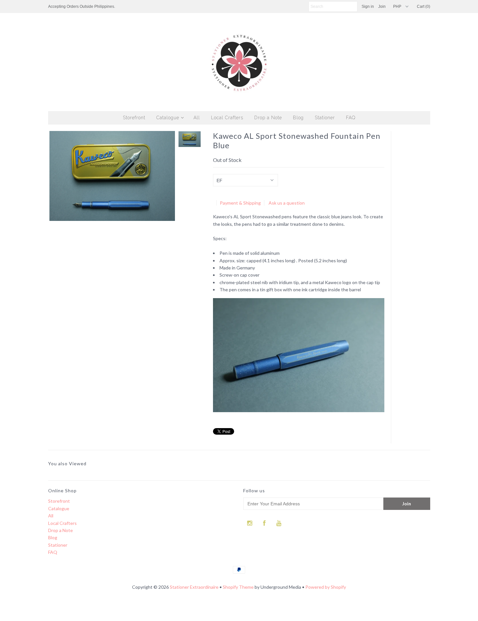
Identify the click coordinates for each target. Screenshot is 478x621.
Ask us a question (287, 203)
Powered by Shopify (325, 587)
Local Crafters (227, 117)
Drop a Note (268, 117)
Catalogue (167, 117)
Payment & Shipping (240, 203)
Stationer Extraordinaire (194, 587)
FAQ (350, 117)
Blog (298, 117)
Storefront (134, 117)
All (196, 117)
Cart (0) (423, 6)
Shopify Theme (238, 587)
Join (382, 6)
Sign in (368, 6)
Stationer (325, 117)
